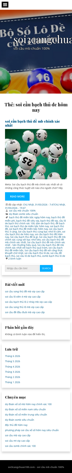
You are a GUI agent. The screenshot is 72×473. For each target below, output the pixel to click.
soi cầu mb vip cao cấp (17, 435)
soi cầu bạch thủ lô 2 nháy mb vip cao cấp (28, 301)
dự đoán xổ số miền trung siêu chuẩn (26, 414)
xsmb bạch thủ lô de (53, 255)
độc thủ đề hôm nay (16, 425)
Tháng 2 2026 (12, 377)
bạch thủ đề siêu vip (27, 220)
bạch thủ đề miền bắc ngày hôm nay (29, 217)
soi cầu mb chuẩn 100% (22, 210)
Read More (17, 196)
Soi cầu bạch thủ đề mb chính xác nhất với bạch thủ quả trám (34, 246)
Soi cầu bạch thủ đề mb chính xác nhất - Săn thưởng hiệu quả (35, 244)
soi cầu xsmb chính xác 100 (20, 446)
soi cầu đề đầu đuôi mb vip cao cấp (25, 312)
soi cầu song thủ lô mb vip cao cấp (24, 307)
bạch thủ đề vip (49, 220)
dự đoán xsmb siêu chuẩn (23, 214)
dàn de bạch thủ (45, 223)
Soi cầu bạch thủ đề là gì (24, 237)
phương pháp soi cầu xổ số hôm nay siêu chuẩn (32, 430)
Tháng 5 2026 (12, 361)
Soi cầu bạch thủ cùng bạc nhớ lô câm (39, 231)
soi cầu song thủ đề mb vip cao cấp (25, 291)
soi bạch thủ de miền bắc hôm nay (29, 226)
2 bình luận (14, 258)
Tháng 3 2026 (12, 371)
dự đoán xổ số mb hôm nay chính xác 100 (28, 404)
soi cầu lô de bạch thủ (28, 255)
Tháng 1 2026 (12, 382)
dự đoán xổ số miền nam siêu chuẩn (25, 409)
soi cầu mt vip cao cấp (17, 440)
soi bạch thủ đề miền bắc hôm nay (28, 228)
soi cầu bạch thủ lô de (36, 253)
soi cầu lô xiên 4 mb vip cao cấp (23, 296)
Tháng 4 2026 (12, 366)
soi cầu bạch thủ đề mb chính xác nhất (32, 123)
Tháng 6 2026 (12, 356)
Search (46, 268)
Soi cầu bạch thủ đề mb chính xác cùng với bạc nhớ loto (35, 238)
